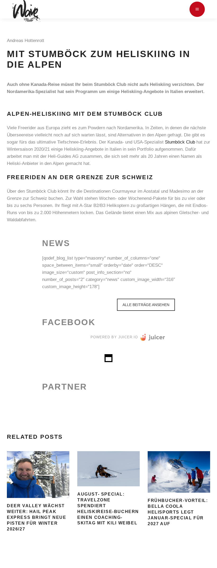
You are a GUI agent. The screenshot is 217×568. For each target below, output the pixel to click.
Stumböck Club (180, 142)
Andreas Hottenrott (27, 40)
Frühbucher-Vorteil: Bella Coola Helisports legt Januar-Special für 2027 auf (178, 512)
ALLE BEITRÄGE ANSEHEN (146, 305)
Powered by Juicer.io (114, 337)
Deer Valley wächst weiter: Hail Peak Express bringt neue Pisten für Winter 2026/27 (36, 517)
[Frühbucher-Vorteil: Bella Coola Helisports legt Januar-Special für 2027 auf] (179, 472)
